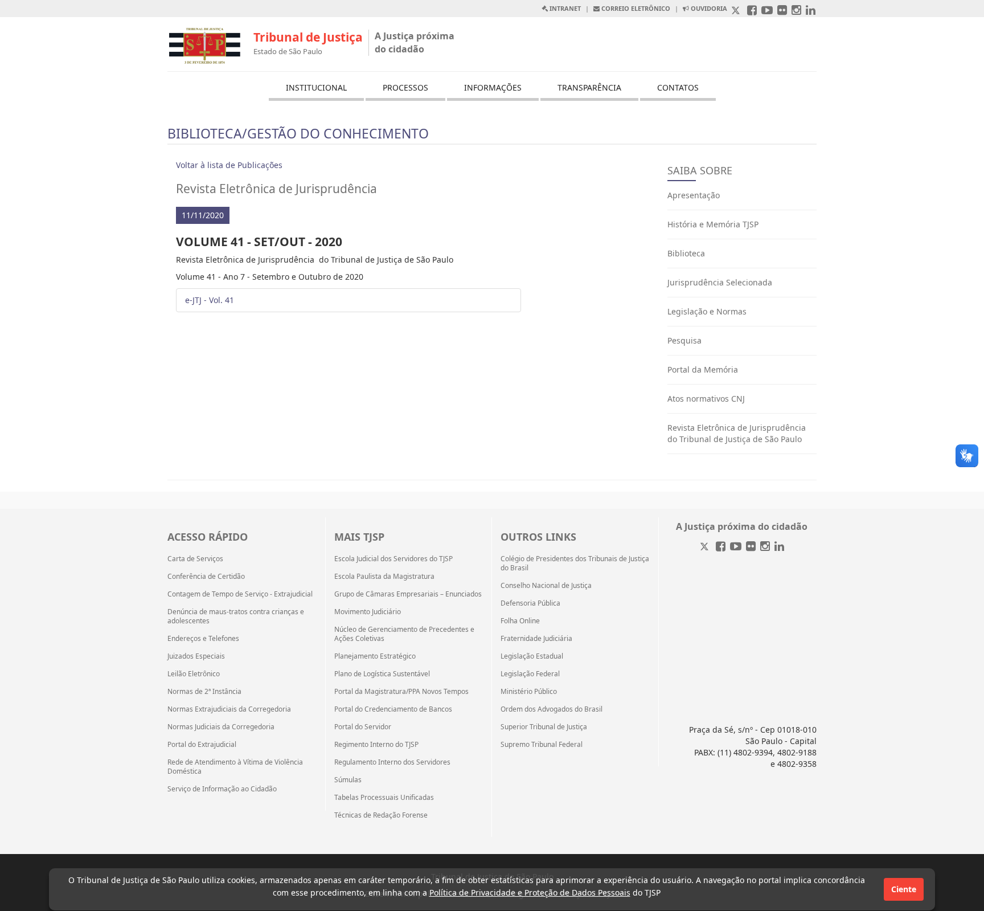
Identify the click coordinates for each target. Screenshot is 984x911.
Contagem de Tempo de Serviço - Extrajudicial (240, 594)
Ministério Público (529, 691)
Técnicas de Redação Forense (381, 815)
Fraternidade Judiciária (536, 638)
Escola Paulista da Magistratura (384, 576)
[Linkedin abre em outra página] (811, 11)
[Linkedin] (779, 547)
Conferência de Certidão (206, 576)
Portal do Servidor (362, 727)
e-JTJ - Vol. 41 (209, 300)
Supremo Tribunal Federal (542, 744)
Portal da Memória (702, 369)
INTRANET (564, 8)
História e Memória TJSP (712, 224)
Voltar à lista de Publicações (229, 165)
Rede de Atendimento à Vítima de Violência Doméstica (235, 767)
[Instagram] (765, 547)
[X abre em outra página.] (737, 11)
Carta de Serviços (195, 558)
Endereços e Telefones (203, 638)
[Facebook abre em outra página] (752, 11)
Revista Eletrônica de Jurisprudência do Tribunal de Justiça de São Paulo (736, 433)
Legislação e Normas (707, 311)
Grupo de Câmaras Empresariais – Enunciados (408, 594)
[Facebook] (721, 547)
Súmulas (348, 780)
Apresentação (693, 195)
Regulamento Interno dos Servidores (392, 762)
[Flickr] (751, 547)
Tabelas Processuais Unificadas (384, 797)
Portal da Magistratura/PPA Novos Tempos (401, 691)
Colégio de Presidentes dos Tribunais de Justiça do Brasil (575, 563)
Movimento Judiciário (367, 611)
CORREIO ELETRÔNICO (635, 8)
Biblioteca (686, 253)
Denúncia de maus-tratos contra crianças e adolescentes (235, 616)
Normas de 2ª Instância (204, 691)
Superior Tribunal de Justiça (544, 727)
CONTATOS (678, 87)
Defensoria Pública (530, 603)
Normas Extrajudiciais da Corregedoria (229, 709)
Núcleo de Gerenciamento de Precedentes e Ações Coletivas (404, 634)
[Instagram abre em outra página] (796, 11)
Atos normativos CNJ (706, 398)
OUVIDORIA (708, 8)
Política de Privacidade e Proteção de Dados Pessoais (529, 892)
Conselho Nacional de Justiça (546, 585)
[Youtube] (736, 547)
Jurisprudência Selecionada (719, 282)
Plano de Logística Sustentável (382, 674)
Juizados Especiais (196, 656)
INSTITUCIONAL (316, 87)
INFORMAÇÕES (493, 87)
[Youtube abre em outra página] (767, 11)
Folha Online (520, 621)
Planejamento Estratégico (375, 656)
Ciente (903, 889)
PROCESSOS (405, 87)
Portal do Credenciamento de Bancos (393, 709)
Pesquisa (684, 340)
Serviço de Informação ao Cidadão (222, 789)
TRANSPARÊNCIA (589, 87)
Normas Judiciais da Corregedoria (220, 727)
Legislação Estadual (532, 656)
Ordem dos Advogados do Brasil (551, 709)
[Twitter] (705, 547)
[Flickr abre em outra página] (782, 11)
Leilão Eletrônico (193, 674)
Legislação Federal (530, 674)
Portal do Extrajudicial (201, 744)
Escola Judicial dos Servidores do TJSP (393, 558)
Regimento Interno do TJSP (376, 744)
